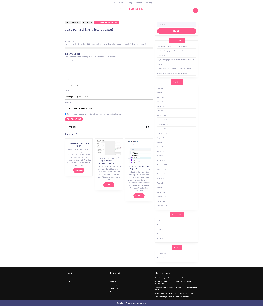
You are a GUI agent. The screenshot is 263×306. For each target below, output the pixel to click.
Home (113, 3)
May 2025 (160, 151)
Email (67, 91)
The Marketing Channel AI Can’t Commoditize (172, 73)
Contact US (160, 258)
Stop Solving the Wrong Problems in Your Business (173, 46)
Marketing (148, 3)
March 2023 (161, 201)
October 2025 (161, 129)
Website (68, 102)
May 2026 (160, 101)
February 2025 (162, 165)
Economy (129, 3)
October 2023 (161, 196)
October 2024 (161, 174)
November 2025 (162, 124)
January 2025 (161, 169)
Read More (79, 171)
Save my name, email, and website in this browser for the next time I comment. (95, 114)
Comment (69, 61)
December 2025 (162, 120)
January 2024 (161, 192)
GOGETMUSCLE (131, 8)
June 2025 (160, 147)
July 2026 (160, 92)
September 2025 (162, 133)
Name (67, 79)
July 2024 (160, 187)
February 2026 (162, 110)
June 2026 (160, 97)
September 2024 (162, 178)
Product (120, 3)
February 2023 (162, 205)
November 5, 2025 (73, 36)
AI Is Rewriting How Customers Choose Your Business (174, 68)
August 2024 (161, 183)
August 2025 (161, 138)
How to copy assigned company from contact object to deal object (108, 160)
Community (138, 3)
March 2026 (161, 106)
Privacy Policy (161, 253)
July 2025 (160, 142)
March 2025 (161, 160)
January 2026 (161, 115)
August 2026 (161, 88)
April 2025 (160, 156)
